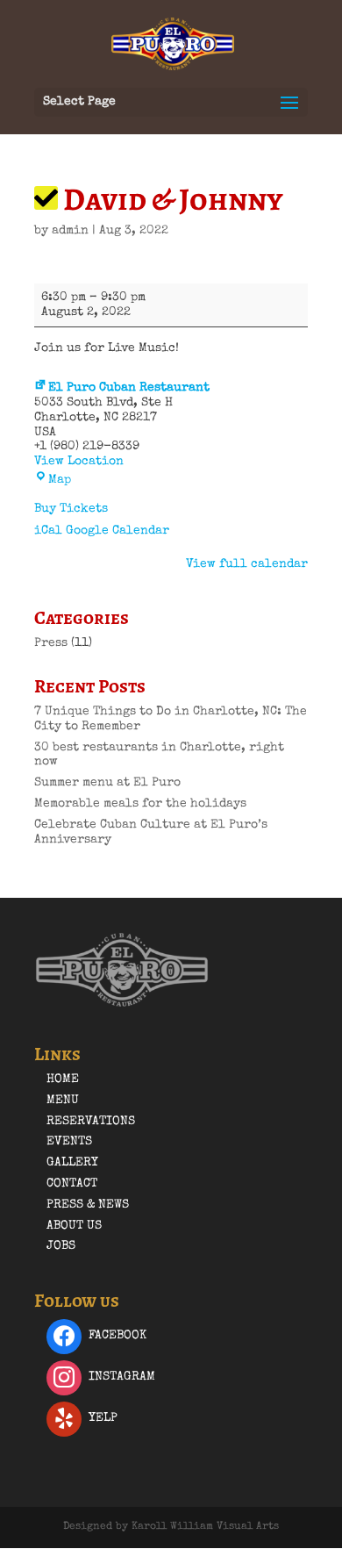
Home (62, 1079)
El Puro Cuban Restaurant (129, 388)
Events (69, 1142)
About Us (74, 1226)
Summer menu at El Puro (107, 783)
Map (59, 480)
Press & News (87, 1205)
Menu (62, 1100)
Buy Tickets (71, 509)
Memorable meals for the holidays (140, 804)
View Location (79, 461)
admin (70, 231)
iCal (48, 531)
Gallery (72, 1163)
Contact (71, 1184)
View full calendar (247, 564)
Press (51, 643)
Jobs (60, 1246)
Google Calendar (117, 531)
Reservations (90, 1121)
